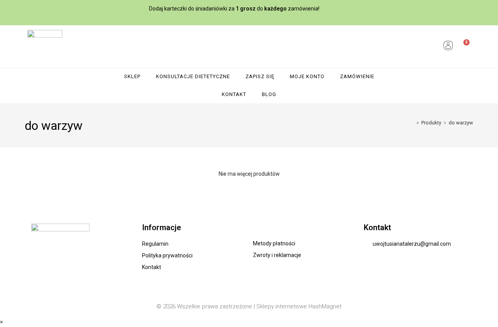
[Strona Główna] (412, 123)
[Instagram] (484, 8)
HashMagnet (325, 306)
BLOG (269, 94)
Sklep (132, 76)
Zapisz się (259, 76)
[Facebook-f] (469, 8)
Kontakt (234, 94)
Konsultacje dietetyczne (193, 76)
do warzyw (461, 123)
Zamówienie (357, 76)
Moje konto (307, 76)
